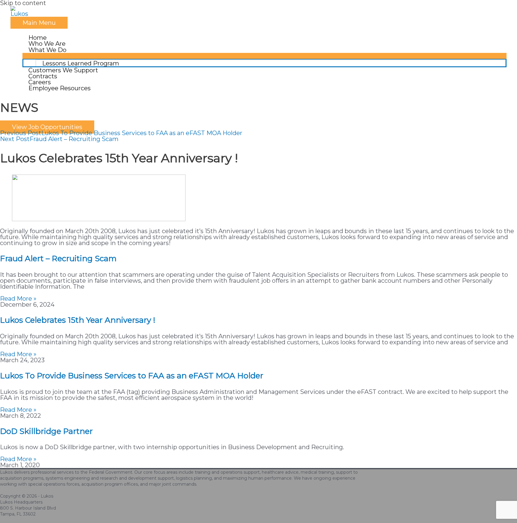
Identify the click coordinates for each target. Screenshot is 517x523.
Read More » (18, 298)
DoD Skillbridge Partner (46, 431)
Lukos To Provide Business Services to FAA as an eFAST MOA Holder (131, 375)
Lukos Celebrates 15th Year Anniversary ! (77, 320)
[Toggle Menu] (264, 56)
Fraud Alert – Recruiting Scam (58, 258)
